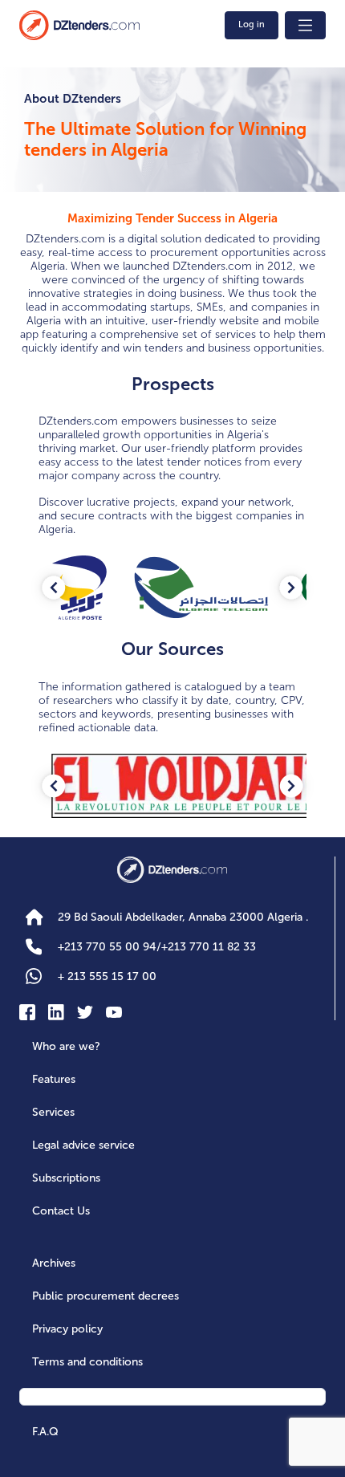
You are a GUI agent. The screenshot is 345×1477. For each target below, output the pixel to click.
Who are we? (66, 1046)
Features (53, 1079)
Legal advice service (83, 1145)
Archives (53, 1263)
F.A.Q (45, 1431)
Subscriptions (66, 1178)
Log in (251, 24)
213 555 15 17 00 (107, 976)
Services (53, 1112)
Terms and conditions (87, 1362)
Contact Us (61, 1211)
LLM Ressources (77, 1397)
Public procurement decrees (105, 1296)
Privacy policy (67, 1329)
